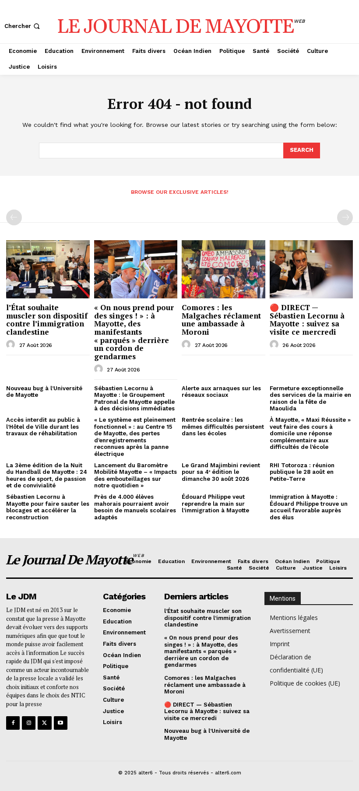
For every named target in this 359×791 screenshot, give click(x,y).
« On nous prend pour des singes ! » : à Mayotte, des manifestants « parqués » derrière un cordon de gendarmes (134, 331)
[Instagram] (28, 723)
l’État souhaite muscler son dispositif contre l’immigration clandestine (47, 319)
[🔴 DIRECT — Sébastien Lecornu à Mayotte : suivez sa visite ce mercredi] (311, 269)
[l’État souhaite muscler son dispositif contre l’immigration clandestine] (48, 269)
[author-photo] (12, 345)
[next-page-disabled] (345, 217)
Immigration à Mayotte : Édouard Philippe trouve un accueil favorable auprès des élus (309, 507)
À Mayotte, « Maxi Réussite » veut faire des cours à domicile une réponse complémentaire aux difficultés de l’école (310, 433)
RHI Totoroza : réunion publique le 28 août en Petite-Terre (302, 472)
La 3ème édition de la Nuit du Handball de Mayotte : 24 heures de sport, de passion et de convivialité (46, 475)
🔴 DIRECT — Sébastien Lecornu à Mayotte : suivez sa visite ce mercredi (307, 319)
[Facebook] (13, 723)
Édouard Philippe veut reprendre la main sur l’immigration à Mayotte (215, 504)
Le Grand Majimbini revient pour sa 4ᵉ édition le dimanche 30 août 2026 (221, 472)
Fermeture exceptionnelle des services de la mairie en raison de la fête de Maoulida (310, 398)
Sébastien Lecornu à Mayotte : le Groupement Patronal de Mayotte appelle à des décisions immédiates (134, 398)
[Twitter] (44, 723)
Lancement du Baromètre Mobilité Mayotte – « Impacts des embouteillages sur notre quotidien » (135, 475)
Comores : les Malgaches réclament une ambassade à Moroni (221, 319)
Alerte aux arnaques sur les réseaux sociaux (221, 392)
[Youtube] (60, 723)
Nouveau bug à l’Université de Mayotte (44, 392)
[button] (23, 26)
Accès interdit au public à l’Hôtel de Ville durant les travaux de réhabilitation (43, 426)
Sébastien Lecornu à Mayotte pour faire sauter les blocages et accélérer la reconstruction (47, 507)
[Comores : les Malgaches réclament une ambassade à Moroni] (223, 269)
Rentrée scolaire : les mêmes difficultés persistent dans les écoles (223, 426)
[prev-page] (14, 217)
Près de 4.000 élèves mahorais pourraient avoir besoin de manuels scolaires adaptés (135, 507)
